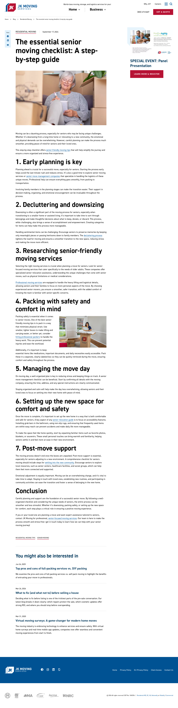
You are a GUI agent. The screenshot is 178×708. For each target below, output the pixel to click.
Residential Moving (26, 19)
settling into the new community (59, 462)
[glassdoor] (59, 670)
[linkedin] (53, 670)
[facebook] (42, 670)
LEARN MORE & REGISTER (146, 74)
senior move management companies (43, 176)
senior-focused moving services (62, 518)
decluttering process (93, 235)
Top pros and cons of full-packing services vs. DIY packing (51, 568)
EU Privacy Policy (141, 670)
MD (145, 695)
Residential (140, 695)
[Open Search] (171, 4)
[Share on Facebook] (7, 36)
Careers (158, 4)
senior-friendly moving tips (58, 150)
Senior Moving (43, 538)
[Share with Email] (7, 45)
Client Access (156, 670)
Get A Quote (163, 12)
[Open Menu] (166, 4)
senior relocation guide (63, 419)
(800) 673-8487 (143, 12)
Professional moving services (29, 282)
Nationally (155, 695)
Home (6, 19)
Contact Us (168, 670)
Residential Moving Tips (25, 538)
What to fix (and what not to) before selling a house (47, 593)
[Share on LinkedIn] (7, 40)
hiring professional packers (28, 337)
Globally (162, 695)
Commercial (169, 695)
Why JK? (147, 4)
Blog (14, 19)
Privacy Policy (125, 670)
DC (147, 695)
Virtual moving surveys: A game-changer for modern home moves (56, 621)
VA (150, 695)
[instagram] (48, 670)
